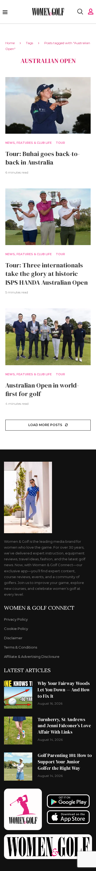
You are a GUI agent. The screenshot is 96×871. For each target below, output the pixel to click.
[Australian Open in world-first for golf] (48, 336)
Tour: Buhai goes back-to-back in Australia (42, 158)
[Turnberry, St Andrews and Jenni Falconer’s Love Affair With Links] (18, 731)
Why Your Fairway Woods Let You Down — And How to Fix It (64, 689)
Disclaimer (13, 638)
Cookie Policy (16, 628)
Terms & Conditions (20, 647)
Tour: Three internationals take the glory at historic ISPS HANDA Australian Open (46, 274)
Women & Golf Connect (39, 608)
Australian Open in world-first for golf (42, 389)
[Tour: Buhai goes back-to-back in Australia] (48, 105)
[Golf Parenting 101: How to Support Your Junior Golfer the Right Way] (18, 766)
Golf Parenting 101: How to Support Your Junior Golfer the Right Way (65, 761)
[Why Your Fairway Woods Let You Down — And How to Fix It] (18, 694)
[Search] (80, 11)
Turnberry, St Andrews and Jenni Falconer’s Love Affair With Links (64, 725)
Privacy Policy (16, 619)
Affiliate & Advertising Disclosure (31, 656)
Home (10, 43)
